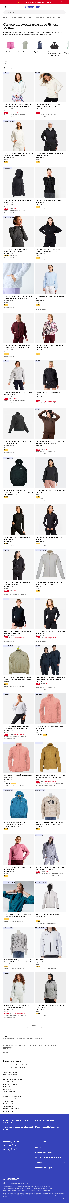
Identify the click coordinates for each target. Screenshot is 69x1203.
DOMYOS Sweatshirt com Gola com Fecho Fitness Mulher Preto (18, 442)
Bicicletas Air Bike (8, 1111)
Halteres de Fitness (9, 1086)
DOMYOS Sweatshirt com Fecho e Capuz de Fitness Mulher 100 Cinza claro (18, 297)
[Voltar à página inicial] (32, 7)
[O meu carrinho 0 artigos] (64, 7)
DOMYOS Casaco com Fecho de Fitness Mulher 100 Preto (17, 201)
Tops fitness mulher (40, 52)
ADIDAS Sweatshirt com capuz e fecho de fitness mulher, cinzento (50, 1006)
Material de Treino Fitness (11, 1108)
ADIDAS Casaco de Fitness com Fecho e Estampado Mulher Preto (18, 583)
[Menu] (5, 7)
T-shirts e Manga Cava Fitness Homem (14, 1067)
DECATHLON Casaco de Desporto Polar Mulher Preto (17, 538)
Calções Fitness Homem (10, 1069)
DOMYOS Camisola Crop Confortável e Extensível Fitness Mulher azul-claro (17, 727)
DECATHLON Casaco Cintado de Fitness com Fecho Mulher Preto (17, 632)
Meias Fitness (7, 1089)
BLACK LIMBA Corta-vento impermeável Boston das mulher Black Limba (17, 915)
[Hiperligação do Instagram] (12, 1149)
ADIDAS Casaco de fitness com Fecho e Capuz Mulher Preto (49, 154)
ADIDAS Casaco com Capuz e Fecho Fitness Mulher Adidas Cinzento (16, 1006)
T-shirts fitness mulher (25, 52)
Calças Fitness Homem (10, 1072)
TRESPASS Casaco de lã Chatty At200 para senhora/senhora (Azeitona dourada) (50, 776)
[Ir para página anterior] (28, 1026)
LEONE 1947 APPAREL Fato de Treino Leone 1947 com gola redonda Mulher (50, 868)
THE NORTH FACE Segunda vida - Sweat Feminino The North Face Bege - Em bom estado (18, 680)
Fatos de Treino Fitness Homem (12, 1079)
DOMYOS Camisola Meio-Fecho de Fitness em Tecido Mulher (18, 394)
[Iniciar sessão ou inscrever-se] (60, 7)
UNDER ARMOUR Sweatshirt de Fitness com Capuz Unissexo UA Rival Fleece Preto (50, 678)
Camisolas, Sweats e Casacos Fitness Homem (17, 1065)
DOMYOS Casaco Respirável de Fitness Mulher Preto (49, 538)
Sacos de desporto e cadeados (12, 1096)
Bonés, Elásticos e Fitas (10, 1084)
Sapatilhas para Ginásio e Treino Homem (15, 1099)
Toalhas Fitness (8, 1077)
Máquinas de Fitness (9, 1094)
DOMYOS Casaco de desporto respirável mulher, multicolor (49, 346)
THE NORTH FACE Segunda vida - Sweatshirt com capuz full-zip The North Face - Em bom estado (18, 824)
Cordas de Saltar (8, 1106)
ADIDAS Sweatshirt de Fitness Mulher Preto (50, 490)
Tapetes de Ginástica (9, 1091)
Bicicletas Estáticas (9, 1103)
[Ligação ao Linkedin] (15, 1149)
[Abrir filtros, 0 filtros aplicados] (5, 63)
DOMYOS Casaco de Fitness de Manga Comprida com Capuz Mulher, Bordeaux (17, 346)
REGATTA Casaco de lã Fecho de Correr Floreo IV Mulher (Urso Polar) (49, 583)
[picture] (18, 87)
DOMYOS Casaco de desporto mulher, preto (49, 394)
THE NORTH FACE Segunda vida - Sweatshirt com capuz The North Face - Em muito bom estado (18, 492)
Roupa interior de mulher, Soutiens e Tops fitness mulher (54, 53)
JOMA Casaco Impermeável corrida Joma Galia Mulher (50, 727)
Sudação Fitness (8, 1101)
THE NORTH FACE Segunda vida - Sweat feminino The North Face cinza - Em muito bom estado (18, 962)
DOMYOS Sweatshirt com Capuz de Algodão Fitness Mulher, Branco (48, 105)
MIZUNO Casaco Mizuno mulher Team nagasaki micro (48, 915)
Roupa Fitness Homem (10, 1074)
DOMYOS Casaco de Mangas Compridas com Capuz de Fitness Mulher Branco (18, 105)
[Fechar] (64, 2)
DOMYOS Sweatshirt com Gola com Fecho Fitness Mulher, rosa (18, 868)
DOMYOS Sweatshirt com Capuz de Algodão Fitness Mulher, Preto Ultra (48, 250)
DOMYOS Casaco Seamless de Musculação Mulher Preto (50, 632)
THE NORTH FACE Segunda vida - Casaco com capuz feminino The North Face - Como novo (49, 824)
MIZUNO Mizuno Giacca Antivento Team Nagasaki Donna (49, 961)
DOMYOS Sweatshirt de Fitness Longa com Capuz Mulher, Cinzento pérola (18, 154)
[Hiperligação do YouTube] (8, 1149)
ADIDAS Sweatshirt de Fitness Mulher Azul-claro (50, 297)
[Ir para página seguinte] (41, 1026)
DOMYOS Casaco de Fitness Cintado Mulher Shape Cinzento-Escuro (16, 250)
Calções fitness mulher (11, 52)
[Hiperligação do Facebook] (4, 1149)
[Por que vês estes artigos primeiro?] (4, 68)
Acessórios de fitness (9, 1082)
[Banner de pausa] (61, 2)
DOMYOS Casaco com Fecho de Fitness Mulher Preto (49, 201)
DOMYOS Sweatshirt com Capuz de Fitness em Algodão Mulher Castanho (50, 442)
